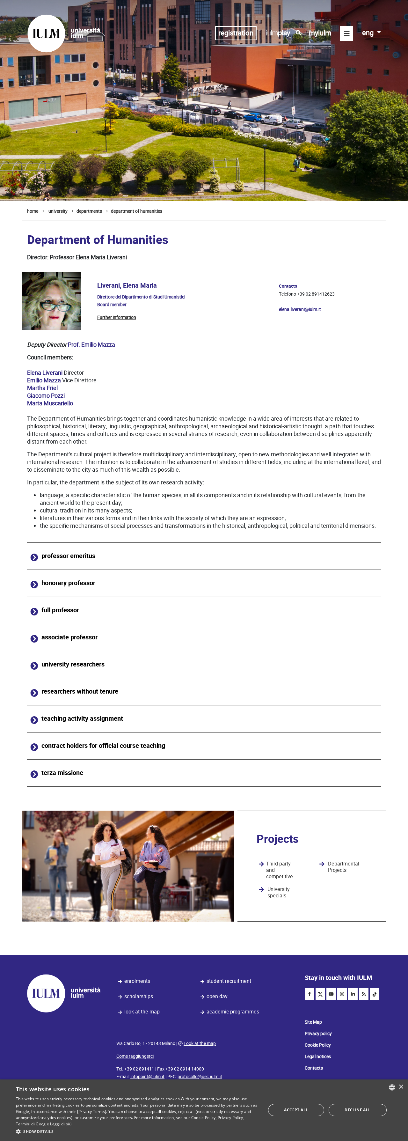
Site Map (313, 1022)
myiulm (320, 33)
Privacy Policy (230, 1117)
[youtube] (331, 994)
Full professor (60, 610)
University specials (278, 892)
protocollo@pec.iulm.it (200, 1076)
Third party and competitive (279, 870)
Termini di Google (32, 1124)
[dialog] (204, 1110)
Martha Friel (42, 388)
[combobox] (392, 1087)
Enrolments (137, 981)
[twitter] (320, 994)
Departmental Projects (343, 867)
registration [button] (235, 33)
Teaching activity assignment (82, 718)
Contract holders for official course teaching (103, 745)
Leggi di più (60, 1124)
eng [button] (368, 33)
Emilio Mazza (44, 380)
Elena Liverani (44, 373)
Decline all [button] (357, 1110)
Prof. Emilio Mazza (91, 345)
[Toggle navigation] (346, 33)
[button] (137, 1131)
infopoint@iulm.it (147, 1076)
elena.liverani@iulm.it (300, 309)
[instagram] (342, 994)
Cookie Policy (318, 1045)
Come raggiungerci (135, 1056)
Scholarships (138, 996)
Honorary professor (68, 583)
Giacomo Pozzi (46, 396)
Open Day (217, 996)
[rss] (363, 994)
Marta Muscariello (50, 403)
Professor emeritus (68, 556)
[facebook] (309, 994)
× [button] (400, 1087)
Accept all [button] (296, 1110)
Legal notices (318, 1056)
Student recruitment (229, 981)
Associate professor (69, 637)
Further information (116, 317)
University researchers (73, 664)
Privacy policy (318, 1033)
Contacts (314, 1068)
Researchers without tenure (79, 691)
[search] (298, 32)
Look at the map (142, 1011)
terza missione (62, 772)
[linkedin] (353, 994)
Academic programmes (233, 1011)
